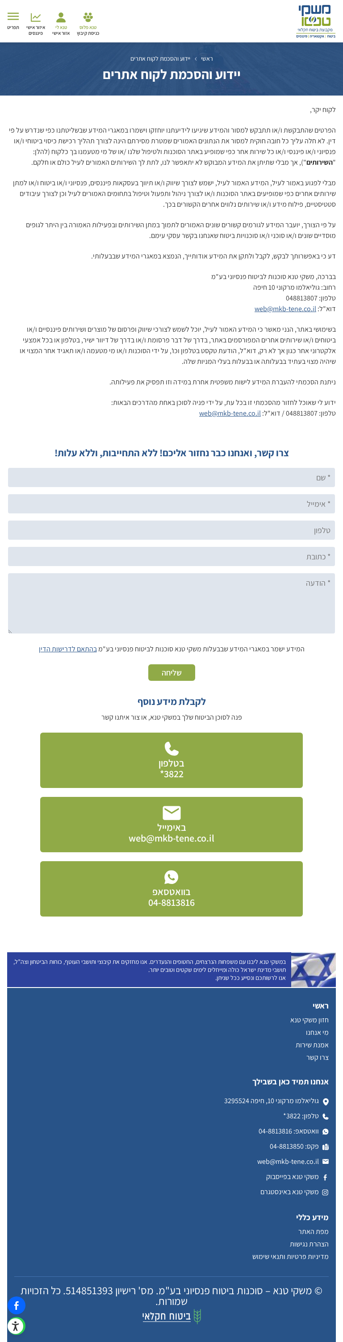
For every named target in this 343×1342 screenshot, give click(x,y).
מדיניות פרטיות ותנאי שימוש (290, 1256)
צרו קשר (317, 1057)
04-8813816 (275, 1131)
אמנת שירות (312, 1045)
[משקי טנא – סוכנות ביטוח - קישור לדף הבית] (316, 37)
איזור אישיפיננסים (35, 30)
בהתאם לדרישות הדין (68, 649)
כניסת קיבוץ (88, 30)
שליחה (172, 672)
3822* (292, 1116)
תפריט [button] (13, 27)
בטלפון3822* (171, 768)
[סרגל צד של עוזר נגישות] (20, 1322)
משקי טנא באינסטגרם (289, 1191)
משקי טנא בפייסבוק (292, 1176)
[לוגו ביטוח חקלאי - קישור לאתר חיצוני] (171, 1322)
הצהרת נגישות (309, 1244)
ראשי (207, 58)
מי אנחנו (317, 1032)
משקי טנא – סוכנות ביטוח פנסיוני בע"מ (235, 1290)
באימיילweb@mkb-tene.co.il (171, 832)
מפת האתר (313, 1231)
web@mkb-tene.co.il (285, 308)
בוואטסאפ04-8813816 (171, 897)
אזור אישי (61, 30)
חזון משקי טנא (309, 1020)
